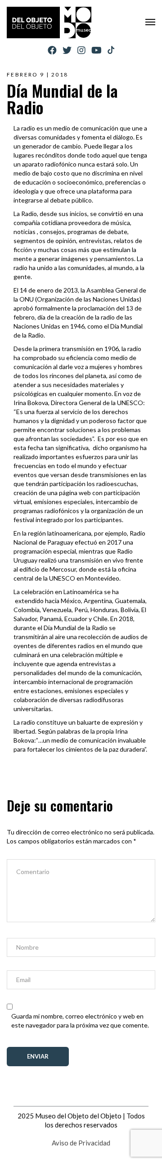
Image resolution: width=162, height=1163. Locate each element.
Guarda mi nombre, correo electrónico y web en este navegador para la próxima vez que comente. (80, 1020)
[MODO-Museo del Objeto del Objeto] (49, 22)
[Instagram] (81, 50)
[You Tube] (96, 50)
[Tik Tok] (111, 50)
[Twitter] (67, 50)
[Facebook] (52, 50)
